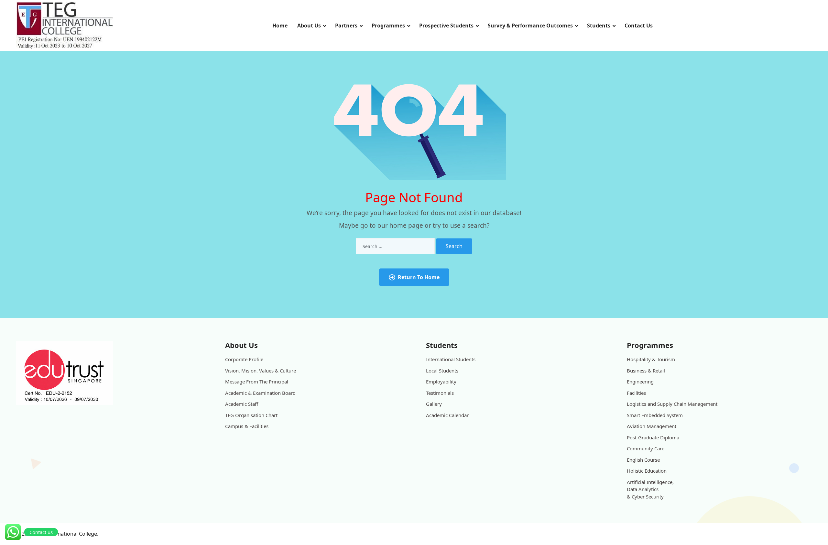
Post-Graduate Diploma (653, 437)
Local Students (442, 370)
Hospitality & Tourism (651, 359)
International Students (450, 359)
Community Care (645, 448)
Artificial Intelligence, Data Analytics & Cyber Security (650, 489)
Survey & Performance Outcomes (530, 25)
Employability (441, 381)
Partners (346, 25)
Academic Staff (241, 404)
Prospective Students (446, 25)
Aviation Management (651, 426)
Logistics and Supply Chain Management (672, 404)
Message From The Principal (256, 381)
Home (280, 25)
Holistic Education (647, 470)
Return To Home (419, 277)
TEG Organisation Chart (251, 415)
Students (598, 25)
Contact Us (639, 25)
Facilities (636, 393)
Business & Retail (646, 370)
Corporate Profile (244, 359)
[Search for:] (395, 246)
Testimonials (440, 393)
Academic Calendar (447, 415)
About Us (309, 25)
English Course (643, 459)
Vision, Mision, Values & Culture (260, 370)
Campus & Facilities (246, 426)
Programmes (388, 25)
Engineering (640, 381)
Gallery (434, 404)
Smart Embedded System (655, 415)
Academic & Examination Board (260, 393)
